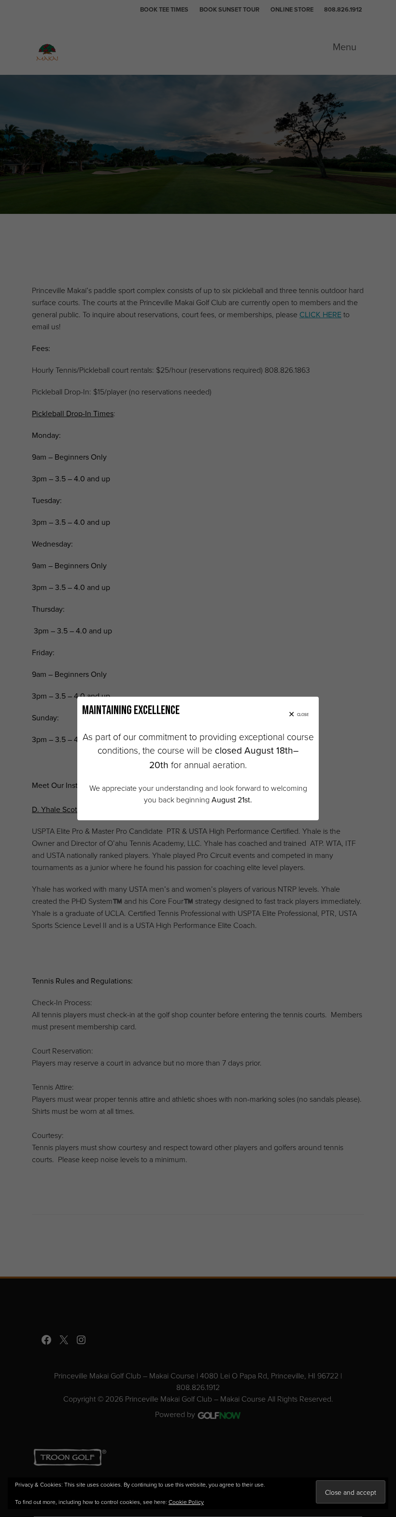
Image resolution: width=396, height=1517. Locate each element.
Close (303, 714)
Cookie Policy (186, 1502)
